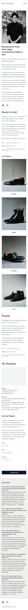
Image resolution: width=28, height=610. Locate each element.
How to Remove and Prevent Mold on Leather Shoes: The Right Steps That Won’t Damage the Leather (14, 510)
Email (3, 450)
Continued (21, 504)
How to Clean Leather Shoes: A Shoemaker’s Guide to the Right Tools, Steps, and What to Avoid (12, 532)
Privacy (14, 606)
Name (3, 443)
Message (4, 457)
